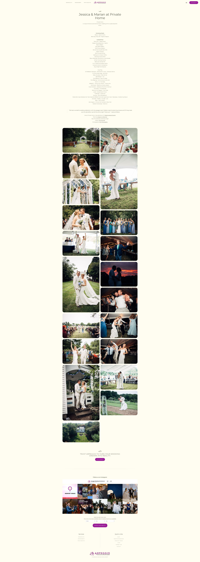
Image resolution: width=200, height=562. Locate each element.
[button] (187, 2)
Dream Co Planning (102, 117)
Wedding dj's (69, 2)
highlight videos (119, 540)
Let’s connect (100, 459)
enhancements (81, 538)
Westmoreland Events (110, 115)
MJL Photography (103, 122)
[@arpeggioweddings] (89, 482)
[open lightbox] (80, 140)
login (119, 542)
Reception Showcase (119, 538)
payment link (119, 544)
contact (119, 546)
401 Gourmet (102, 120)
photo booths (87, 2)
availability (194, 2)
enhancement (78, 2)
